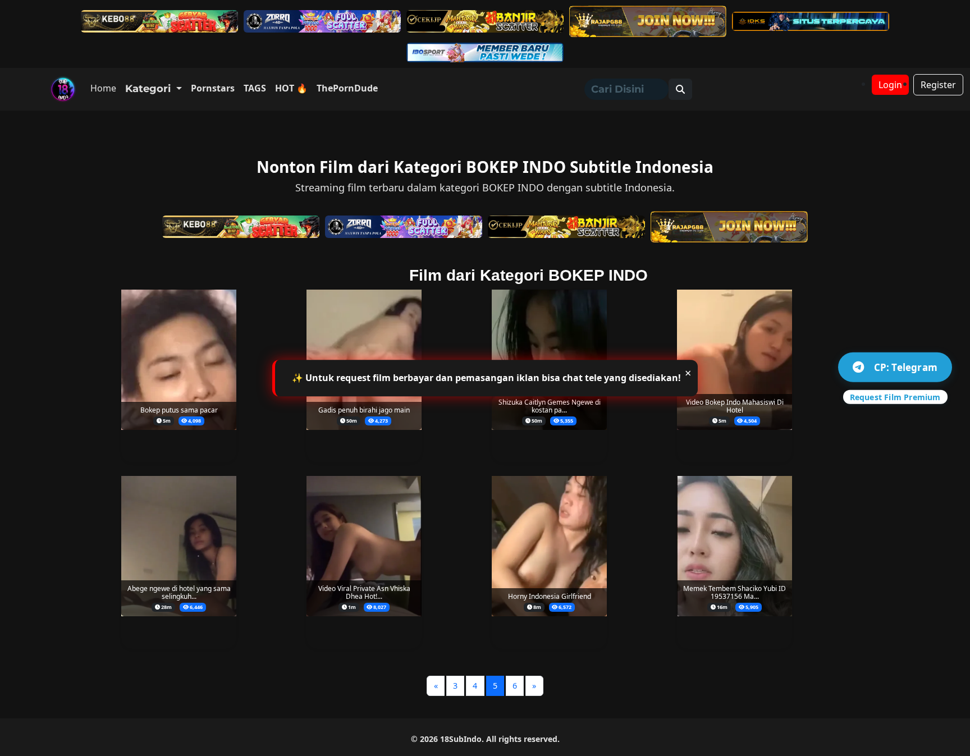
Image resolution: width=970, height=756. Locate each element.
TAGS (255, 88)
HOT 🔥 (291, 88)
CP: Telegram (905, 366)
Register (938, 85)
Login (890, 85)
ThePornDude (347, 88)
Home (103, 88)
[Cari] (680, 89)
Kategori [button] (149, 89)
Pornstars (213, 88)
